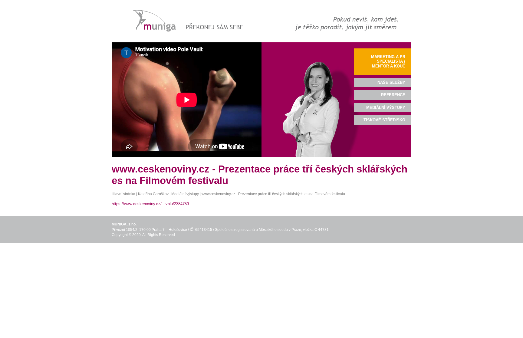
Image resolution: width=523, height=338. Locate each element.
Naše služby (391, 82)
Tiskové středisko (384, 120)
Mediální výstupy (185, 194)
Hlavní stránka (123, 194)
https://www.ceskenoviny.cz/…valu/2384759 (150, 204)
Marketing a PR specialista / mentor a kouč (388, 61)
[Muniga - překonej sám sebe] (187, 21)
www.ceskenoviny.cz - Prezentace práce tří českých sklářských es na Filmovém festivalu (273, 194)
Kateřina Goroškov (153, 194)
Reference (393, 95)
